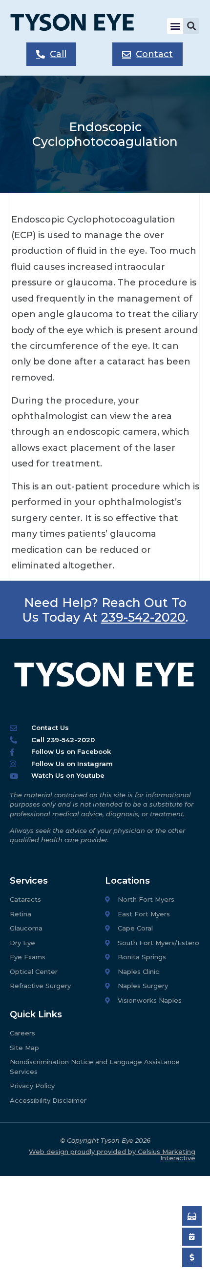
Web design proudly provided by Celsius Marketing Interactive (112, 1155)
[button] (175, 26)
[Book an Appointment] (192, 1216)
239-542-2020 (143, 617)
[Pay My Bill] (192, 1257)
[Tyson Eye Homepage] (78, 26)
